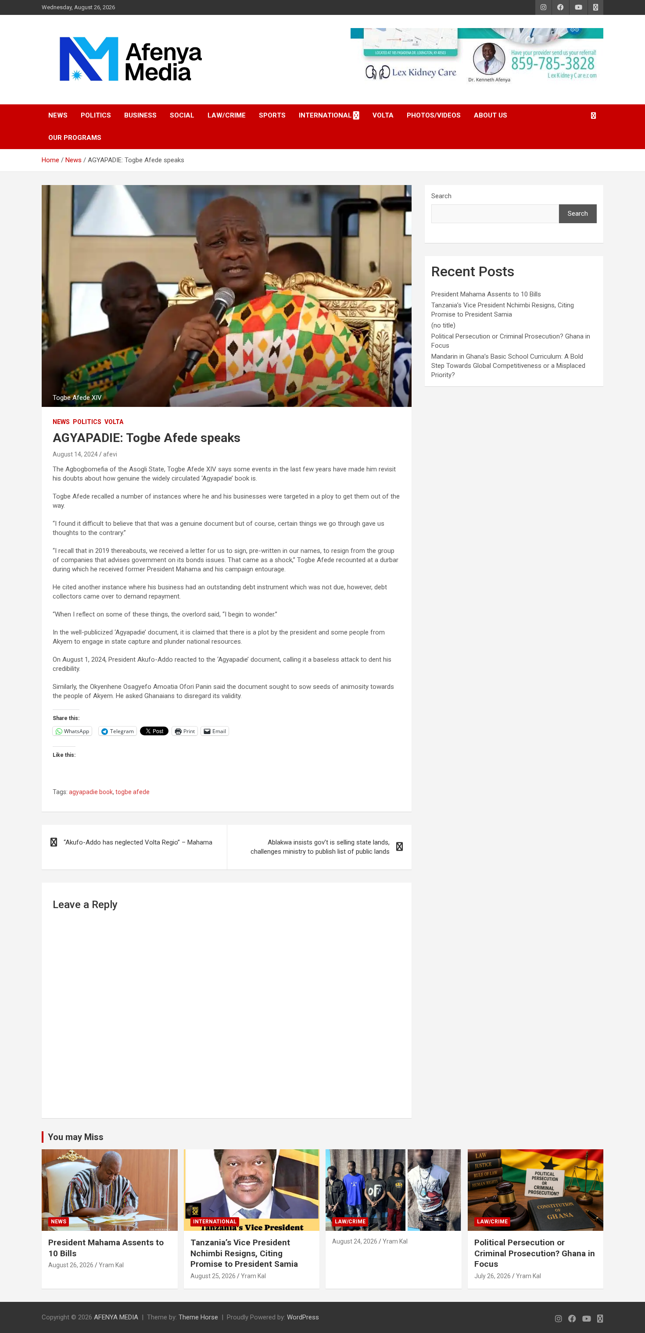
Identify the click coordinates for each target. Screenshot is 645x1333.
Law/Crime (227, 115)
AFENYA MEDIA (116, 1317)
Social (182, 115)
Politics (96, 115)
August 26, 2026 (70, 1265)
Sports (272, 115)
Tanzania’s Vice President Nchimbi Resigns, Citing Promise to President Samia (244, 1253)
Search (441, 196)
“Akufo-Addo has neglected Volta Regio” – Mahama (138, 842)
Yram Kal (111, 1265)
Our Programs (74, 138)
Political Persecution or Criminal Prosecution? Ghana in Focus (534, 1253)
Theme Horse (198, 1317)
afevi (110, 454)
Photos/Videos (434, 115)
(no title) (443, 325)
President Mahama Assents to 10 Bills (486, 294)
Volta (383, 115)
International (325, 115)
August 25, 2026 (213, 1276)
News (58, 115)
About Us (490, 115)
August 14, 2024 (75, 454)
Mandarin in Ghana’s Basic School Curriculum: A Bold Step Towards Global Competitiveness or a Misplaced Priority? (508, 366)
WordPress (303, 1317)
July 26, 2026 (492, 1276)
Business (140, 115)
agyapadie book (91, 791)
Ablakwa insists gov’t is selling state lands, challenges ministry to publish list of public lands (320, 846)
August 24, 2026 (354, 1241)
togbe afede (132, 791)
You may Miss (76, 1137)
